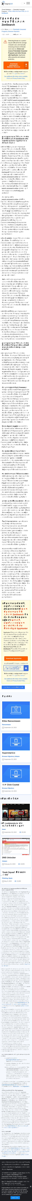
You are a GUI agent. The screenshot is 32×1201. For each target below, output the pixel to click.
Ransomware (6, 724)
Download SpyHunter (14, 658)
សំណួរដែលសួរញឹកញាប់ (10, 1151)
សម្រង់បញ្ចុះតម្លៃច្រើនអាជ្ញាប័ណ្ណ (13, 668)
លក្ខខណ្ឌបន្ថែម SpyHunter (12, 1167)
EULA (8, 78)
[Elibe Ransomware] (16, 710)
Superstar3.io (8, 753)
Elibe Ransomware (11, 721)
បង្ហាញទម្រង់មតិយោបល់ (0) (13, 687)
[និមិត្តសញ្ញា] (7, 3)
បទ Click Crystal (10, 784)
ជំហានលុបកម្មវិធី (12, 1162)
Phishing (5, 878)
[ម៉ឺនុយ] (28, 3)
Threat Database (6, 9)
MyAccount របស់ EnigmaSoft (21, 1086)
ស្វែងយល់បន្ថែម (15, 1194)
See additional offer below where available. (16, 76)
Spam (10, 878)
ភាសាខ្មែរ (24, 3)
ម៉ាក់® (22, 73)
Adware (17, 756)
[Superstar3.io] (16, 741)
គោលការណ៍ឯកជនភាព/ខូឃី (20, 1126)
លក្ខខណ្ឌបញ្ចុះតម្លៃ (20, 1004)
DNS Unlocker (9, 857)
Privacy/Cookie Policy (19, 78)
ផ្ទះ (3, 1162)
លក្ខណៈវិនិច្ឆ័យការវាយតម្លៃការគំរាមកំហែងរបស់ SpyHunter (16, 1163)
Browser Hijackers (13, 31)
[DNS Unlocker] (16, 846)
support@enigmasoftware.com (9, 1084)
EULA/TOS (20, 1002)
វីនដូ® (14, 73)
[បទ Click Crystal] (16, 773)
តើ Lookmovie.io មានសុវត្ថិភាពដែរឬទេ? (13, 824)
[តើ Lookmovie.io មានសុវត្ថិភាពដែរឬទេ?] (16, 812)
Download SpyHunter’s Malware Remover (13, 65)
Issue (4, 829)
